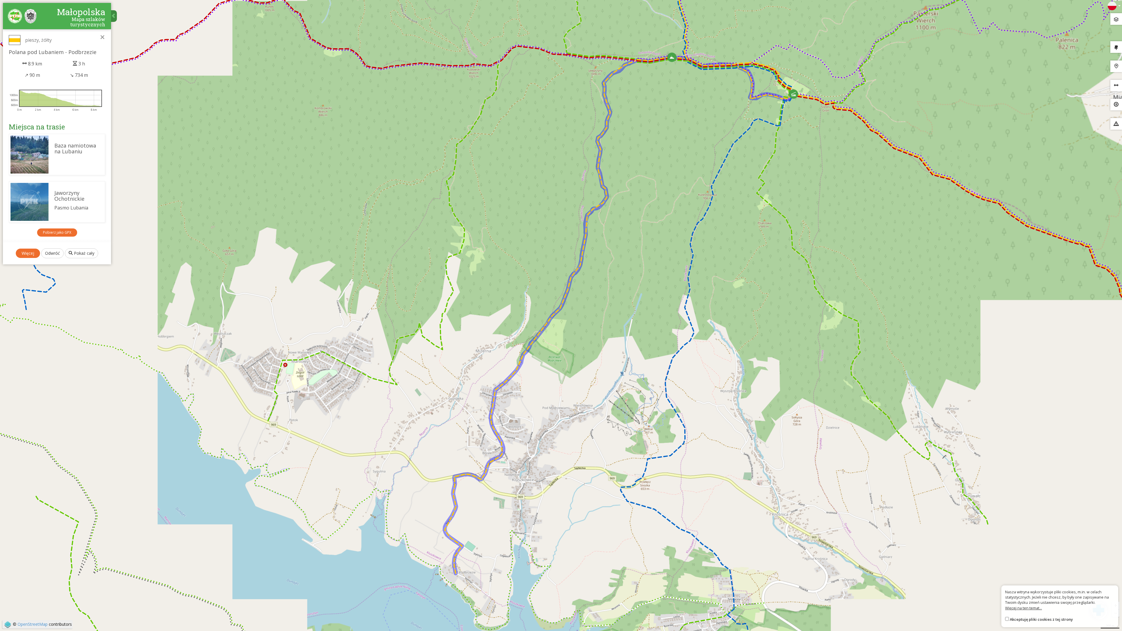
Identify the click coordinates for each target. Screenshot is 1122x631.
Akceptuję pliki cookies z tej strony (1041, 619)
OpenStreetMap (33, 624)
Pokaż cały (83, 253)
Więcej (28, 253)
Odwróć (52, 253)
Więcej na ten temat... (1023, 608)
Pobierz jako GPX (57, 232)
